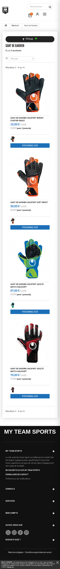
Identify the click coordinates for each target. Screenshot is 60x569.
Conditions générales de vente (38, 552)
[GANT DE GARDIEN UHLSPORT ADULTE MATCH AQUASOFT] (30, 258)
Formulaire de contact (17, 474)
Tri (7, 58)
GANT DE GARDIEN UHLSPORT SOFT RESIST (29, 202)
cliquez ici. (10, 567)
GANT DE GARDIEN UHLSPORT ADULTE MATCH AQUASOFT (27, 285)
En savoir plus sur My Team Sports (23, 470)
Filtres (31, 39)
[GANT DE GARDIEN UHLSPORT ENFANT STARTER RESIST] (30, 92)
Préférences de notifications (18, 478)
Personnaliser (30, 145)
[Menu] (44, 14)
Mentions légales (16, 552)
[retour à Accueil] (6, 26)
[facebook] (20, 532)
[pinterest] (26, 532)
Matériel (15, 26)
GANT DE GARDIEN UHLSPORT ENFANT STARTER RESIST (27, 119)
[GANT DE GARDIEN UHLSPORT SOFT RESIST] (30, 177)
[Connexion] (37, 14)
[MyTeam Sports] (5, 10)
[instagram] (14, 532)
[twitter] (8, 532)
